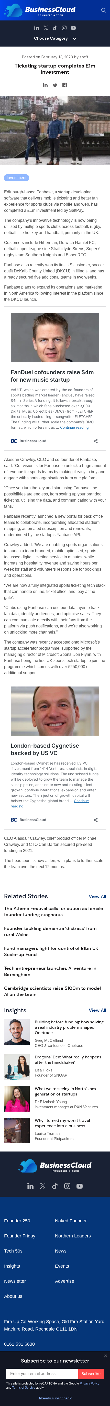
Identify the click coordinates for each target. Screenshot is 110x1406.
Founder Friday (19, 1235)
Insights (12, 1266)
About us (13, 1296)
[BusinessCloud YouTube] (73, 28)
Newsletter (15, 1281)
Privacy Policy (89, 1383)
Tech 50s (13, 1251)
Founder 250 (17, 1220)
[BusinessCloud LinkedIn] (36, 28)
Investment (16, 177)
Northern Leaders (73, 1235)
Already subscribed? (55, 1398)
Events (62, 1266)
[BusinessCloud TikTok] (55, 28)
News (61, 1251)
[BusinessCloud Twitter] (45, 28)
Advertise (64, 1281)
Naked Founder (71, 1220)
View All (97, 896)
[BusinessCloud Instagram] (64, 28)
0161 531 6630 (19, 1344)
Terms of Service (23, 1387)
